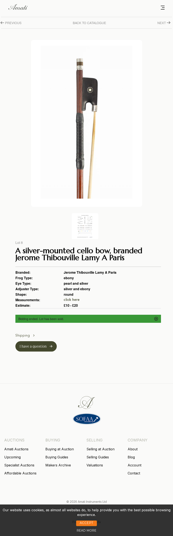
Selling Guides (97, 457)
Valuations (94, 465)
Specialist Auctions (19, 465)
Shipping (23, 335)
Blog (131, 457)
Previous (13, 23)
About (133, 449)
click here (72, 300)
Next (161, 23)
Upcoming (12, 457)
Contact (134, 473)
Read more (86, 530)
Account (134, 465)
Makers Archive (58, 465)
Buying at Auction (59, 449)
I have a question (33, 346)
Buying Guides (56, 457)
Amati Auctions (16, 449)
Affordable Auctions (20, 473)
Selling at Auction (100, 449)
